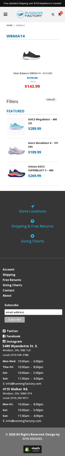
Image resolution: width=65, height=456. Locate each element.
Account (8, 269)
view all (51, 99)
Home (9, 25)
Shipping (9, 275)
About (7, 296)
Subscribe (12, 305)
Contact (8, 290)
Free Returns (12, 280)
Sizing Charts (12, 285)
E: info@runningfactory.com (22, 384)
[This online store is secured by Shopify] (32, 449)
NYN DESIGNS (32, 439)
